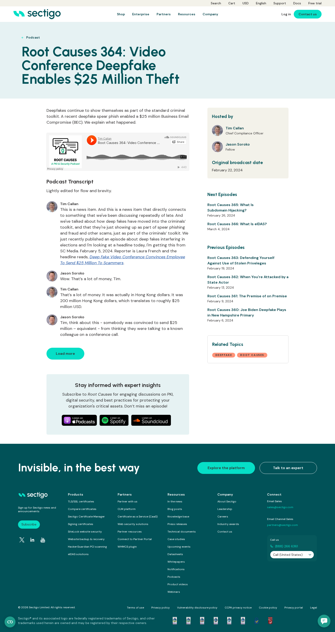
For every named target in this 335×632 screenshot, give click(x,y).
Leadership (224, 509)
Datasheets (175, 554)
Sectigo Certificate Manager (86, 516)
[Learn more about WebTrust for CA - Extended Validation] (202, 620)
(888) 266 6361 (286, 546)
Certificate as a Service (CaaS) (137, 516)
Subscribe (28, 524)
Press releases (177, 524)
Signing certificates (80, 524)
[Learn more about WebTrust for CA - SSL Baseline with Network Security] (229, 620)
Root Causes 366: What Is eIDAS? (237, 224)
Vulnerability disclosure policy (197, 607)
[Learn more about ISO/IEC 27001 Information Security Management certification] (270, 620)
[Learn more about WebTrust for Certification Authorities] (188, 620)
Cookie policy (268, 607)
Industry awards (228, 524)
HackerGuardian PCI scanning (87, 546)
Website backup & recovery (86, 539)
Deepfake (223, 355)
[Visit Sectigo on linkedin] (32, 540)
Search (216, 3)
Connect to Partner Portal (135, 539)
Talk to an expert (288, 467)
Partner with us (127, 501)
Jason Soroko (238, 144)
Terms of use (135, 607)
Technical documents (182, 531)
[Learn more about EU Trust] (257, 620)
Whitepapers (176, 562)
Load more (65, 353)
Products (75, 494)
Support (279, 3)
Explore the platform (226, 467)
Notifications (176, 569)
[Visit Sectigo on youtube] (43, 540)
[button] (324, 621)
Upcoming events (179, 546)
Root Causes (252, 355)
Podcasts (174, 577)
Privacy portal (293, 607)
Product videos (178, 584)
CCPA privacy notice (238, 607)
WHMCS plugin (127, 546)
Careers (222, 516)
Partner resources (130, 531)
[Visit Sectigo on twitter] (22, 540)
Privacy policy (160, 607)
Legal (313, 607)
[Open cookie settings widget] (10, 621)
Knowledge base (178, 516)
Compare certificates (82, 509)
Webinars (174, 592)
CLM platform (127, 509)
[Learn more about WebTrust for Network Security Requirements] (175, 620)
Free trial (315, 3)
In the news (175, 501)
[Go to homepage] (37, 14)
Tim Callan (235, 128)
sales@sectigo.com (280, 507)
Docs (297, 3)
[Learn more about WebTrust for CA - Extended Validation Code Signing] (216, 620)
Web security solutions (133, 524)
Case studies (176, 539)
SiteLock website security (85, 531)
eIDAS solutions (78, 554)
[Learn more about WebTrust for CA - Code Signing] (243, 620)
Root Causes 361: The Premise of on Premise (247, 296)
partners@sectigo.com (282, 525)
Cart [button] (231, 3)
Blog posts (175, 509)
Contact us (224, 531)
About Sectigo (226, 501)
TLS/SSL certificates (81, 501)
